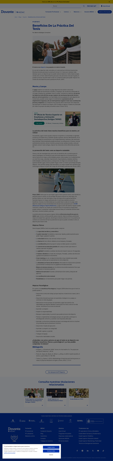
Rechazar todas (51, 451)
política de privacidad (9, 453)
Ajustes (51, 454)
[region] (31, 451)
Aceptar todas (51, 447)
